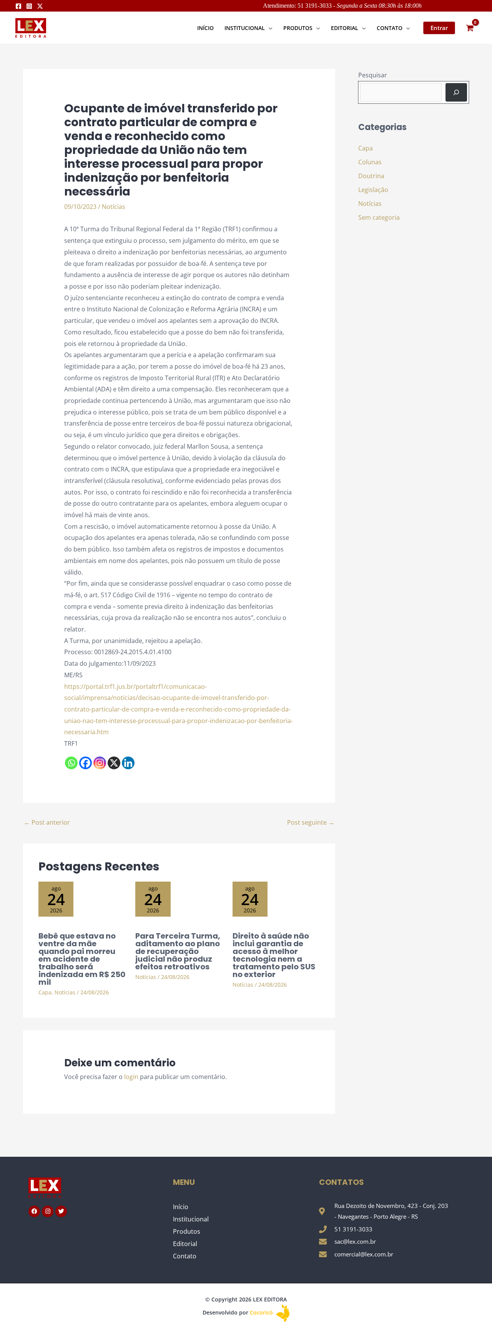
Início (180, 1207)
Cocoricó (262, 1312)
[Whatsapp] (71, 763)
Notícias (113, 206)
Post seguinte (310, 822)
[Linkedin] (128, 763)
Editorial (185, 1243)
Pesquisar (372, 75)
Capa (45, 992)
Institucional (191, 1219)
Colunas (370, 162)
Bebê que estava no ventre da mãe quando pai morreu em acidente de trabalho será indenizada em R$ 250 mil (81, 958)
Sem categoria (379, 217)
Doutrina (371, 176)
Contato (184, 1256)
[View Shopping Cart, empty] (470, 28)
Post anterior (47, 822)
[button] (269, 28)
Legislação (373, 189)
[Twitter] (40, 6)
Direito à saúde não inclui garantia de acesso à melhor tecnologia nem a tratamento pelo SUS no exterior (274, 955)
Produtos (186, 1231)
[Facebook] (18, 6)
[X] (114, 763)
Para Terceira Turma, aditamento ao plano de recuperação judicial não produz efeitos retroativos (177, 951)
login (131, 1076)
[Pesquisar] (456, 92)
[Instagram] (29, 6)
